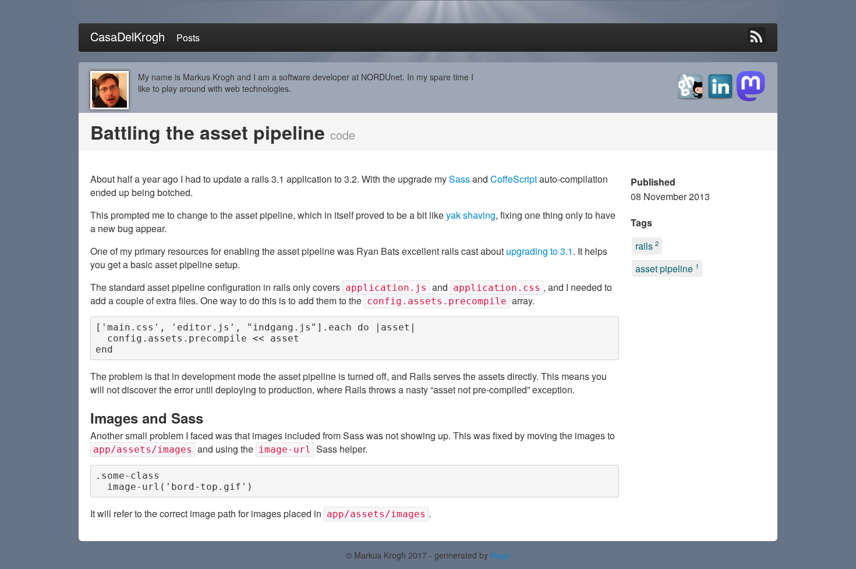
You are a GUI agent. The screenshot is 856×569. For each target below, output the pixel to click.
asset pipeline (667, 268)
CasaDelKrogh (127, 36)
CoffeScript (513, 179)
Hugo (500, 555)
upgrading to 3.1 (539, 251)
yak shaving (471, 215)
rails (647, 246)
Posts (188, 37)
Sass (459, 179)
